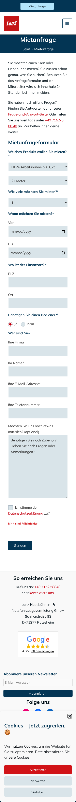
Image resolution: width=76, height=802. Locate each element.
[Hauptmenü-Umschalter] (67, 23)
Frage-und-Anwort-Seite (28, 114)
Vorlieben (38, 792)
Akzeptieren (38, 770)
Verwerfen (38, 781)
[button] (70, 716)
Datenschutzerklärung (25, 513)
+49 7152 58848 (47, 587)
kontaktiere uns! (42, 593)
